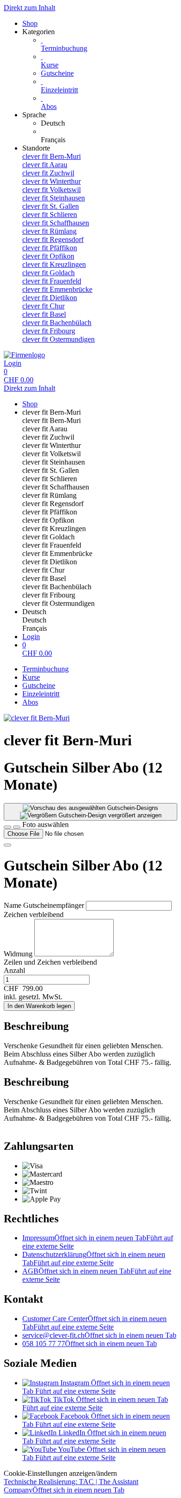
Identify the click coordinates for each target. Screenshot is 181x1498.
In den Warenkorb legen (39, 1006)
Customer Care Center (94, 1323)
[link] (109, 123)
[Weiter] (7, 845)
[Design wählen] (16, 827)
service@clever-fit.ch (99, 1335)
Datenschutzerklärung (93, 1258)
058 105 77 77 (89, 1343)
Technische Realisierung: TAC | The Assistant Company (71, 1486)
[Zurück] (7, 827)
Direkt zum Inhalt (29, 8)
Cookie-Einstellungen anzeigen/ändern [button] (60, 1473)
